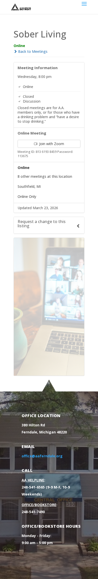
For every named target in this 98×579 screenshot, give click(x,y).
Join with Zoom (51, 143)
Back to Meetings (32, 51)
